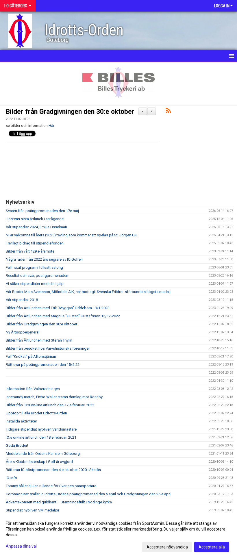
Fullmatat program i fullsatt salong (34, 267)
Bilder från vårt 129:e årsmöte (30, 251)
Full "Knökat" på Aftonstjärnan (31, 356)
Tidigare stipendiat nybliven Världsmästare (41, 429)
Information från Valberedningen (33, 389)
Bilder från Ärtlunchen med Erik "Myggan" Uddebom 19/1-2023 (58, 308)
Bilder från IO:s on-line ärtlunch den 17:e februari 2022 (50, 405)
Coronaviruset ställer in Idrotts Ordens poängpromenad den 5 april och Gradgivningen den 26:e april (88, 494)
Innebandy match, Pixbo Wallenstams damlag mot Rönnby (54, 397)
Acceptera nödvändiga (167, 547)
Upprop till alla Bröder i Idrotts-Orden (36, 413)
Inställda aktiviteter (21, 421)
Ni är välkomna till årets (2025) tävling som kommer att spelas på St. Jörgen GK (71, 235)
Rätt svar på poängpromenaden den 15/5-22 (42, 364)
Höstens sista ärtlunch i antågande (35, 219)
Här (51, 125)
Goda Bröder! (17, 445)
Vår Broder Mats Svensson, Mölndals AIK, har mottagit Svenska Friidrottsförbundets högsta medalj (88, 292)
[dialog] (118, 535)
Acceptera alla (212, 547)
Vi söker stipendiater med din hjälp (35, 283)
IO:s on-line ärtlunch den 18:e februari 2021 (41, 437)
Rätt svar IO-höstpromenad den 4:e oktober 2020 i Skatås (53, 470)
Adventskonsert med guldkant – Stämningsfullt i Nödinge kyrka (59, 502)
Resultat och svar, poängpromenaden (37, 275)
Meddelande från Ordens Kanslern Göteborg (43, 453)
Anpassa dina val (21, 546)
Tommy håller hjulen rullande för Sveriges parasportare (51, 486)
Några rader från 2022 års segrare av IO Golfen (44, 259)
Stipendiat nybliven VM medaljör (32, 510)
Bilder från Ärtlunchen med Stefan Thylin (39, 340)
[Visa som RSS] (168, 112)
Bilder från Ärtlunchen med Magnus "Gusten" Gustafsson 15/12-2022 (63, 316)
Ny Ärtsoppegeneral (22, 332)
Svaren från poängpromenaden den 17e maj (42, 211)
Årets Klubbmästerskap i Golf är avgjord (39, 461)
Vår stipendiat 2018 (22, 300)
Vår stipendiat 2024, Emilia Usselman (36, 227)
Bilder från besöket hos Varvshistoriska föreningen (48, 348)
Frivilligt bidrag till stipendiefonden (35, 243)
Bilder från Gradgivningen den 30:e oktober (70, 112)
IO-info (11, 478)
